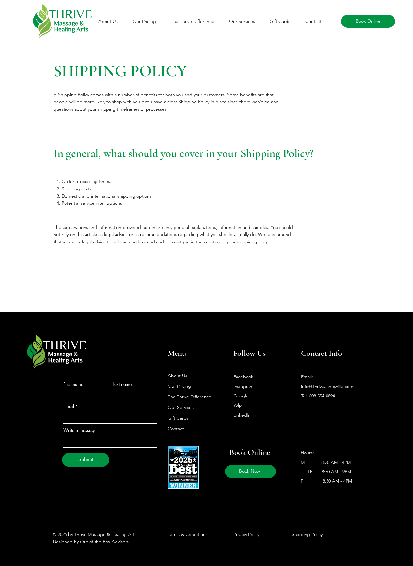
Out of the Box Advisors (104, 542)
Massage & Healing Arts (71, 25)
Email (68, 406)
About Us (177, 375)
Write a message (79, 430)
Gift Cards (178, 418)
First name (73, 384)
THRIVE (64, 344)
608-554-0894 (322, 396)
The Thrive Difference (189, 397)
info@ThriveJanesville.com (327, 386)
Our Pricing (179, 386)
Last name (122, 384)
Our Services (181, 407)
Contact (176, 429)
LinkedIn (242, 415)
